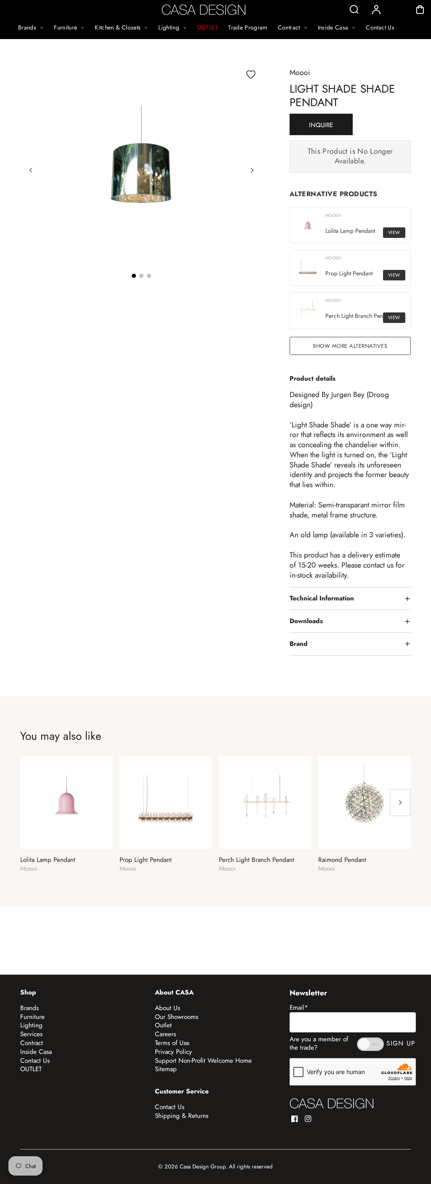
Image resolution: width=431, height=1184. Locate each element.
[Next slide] (252, 170)
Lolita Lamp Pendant (47, 860)
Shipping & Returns (181, 1115)
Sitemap (166, 1069)
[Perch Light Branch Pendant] (265, 802)
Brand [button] (299, 643)
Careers (165, 1034)
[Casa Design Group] (332, 1103)
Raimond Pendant (342, 860)
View (394, 232)
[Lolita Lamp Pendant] (66, 802)
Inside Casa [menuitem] (333, 27)
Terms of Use (172, 1043)
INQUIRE (321, 125)
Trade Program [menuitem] (248, 27)
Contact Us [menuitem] (380, 27)
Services (31, 1034)
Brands (29, 1008)
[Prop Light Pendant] (166, 802)
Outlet (163, 1025)
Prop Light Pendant (146, 860)
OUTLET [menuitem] (207, 27)
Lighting (31, 1025)
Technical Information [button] (322, 598)
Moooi (300, 72)
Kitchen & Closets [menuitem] (118, 27)
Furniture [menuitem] (65, 27)
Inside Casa (36, 1051)
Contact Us (35, 1060)
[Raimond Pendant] (364, 802)
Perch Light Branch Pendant (256, 860)
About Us (167, 1008)
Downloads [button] (306, 621)
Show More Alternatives (350, 346)
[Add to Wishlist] (251, 74)
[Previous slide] (30, 170)
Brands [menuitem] (27, 27)
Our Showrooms (176, 1016)
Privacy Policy (173, 1051)
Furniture (32, 1016)
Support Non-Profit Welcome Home (203, 1060)
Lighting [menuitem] (168, 27)
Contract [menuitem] (289, 27)
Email (299, 1007)
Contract (31, 1043)
